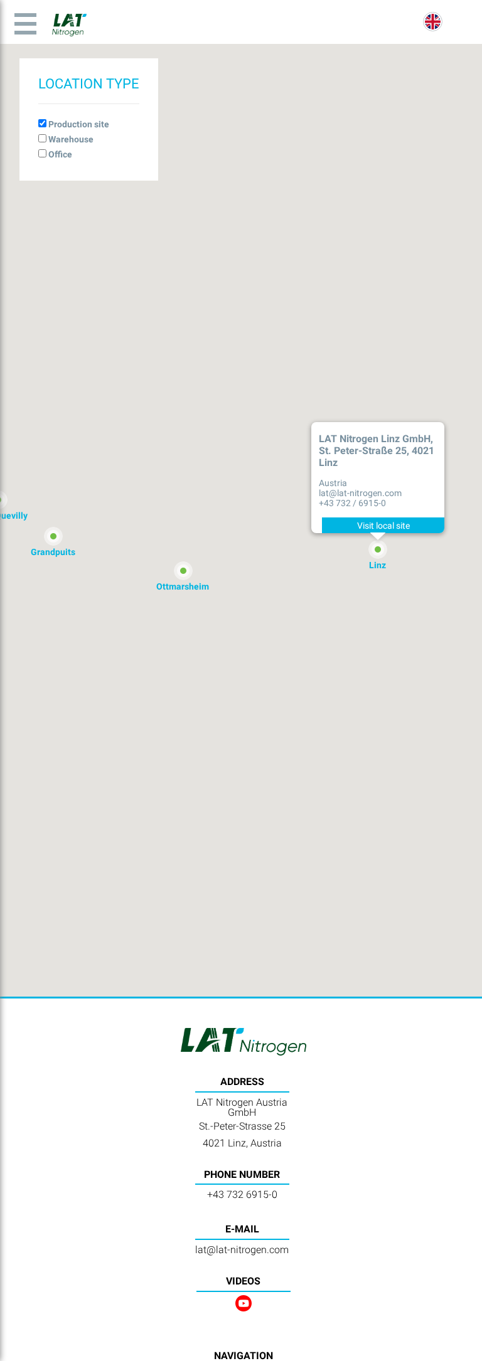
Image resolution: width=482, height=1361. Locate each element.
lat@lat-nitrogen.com (242, 1250)
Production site (78, 124)
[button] (377, 549)
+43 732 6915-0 (242, 1194)
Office (60, 154)
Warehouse (71, 139)
